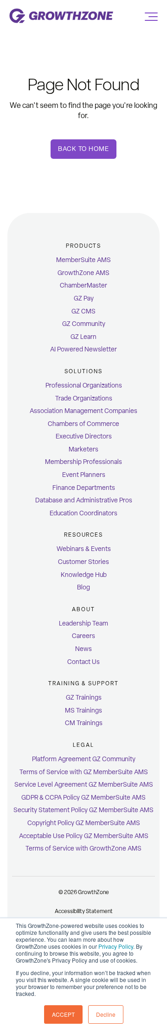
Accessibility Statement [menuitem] (84, 911)
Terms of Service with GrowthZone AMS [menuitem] (83, 848)
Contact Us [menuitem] (83, 662)
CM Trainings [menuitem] (84, 723)
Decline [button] (106, 1014)
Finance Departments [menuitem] (83, 488)
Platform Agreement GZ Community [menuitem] (83, 759)
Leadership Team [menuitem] (83, 623)
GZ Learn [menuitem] (83, 337)
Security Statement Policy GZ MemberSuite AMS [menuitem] (83, 810)
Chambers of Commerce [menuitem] (83, 424)
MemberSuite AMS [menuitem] (83, 260)
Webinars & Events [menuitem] (84, 549)
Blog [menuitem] (83, 587)
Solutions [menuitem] (83, 371)
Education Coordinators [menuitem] (83, 513)
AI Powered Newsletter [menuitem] (83, 349)
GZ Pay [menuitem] (84, 298)
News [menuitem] (83, 649)
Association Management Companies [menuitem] (83, 411)
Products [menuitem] (83, 246)
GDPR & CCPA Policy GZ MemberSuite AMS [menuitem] (83, 797)
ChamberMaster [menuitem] (83, 285)
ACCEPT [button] (63, 1014)
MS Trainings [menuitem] (83, 710)
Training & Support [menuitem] (83, 683)
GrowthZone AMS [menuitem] (83, 273)
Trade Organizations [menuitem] (83, 398)
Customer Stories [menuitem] (83, 562)
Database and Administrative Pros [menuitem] (83, 500)
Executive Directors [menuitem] (84, 436)
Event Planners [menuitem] (83, 475)
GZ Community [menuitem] (83, 324)
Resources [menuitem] (83, 535)
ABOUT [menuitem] (83, 609)
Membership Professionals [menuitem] (83, 462)
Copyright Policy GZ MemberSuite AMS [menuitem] (83, 823)
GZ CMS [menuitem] (83, 311)
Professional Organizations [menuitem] (83, 385)
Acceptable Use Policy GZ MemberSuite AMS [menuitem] (83, 836)
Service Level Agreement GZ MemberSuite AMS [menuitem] (83, 785)
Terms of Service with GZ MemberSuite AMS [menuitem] (83, 772)
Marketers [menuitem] (83, 449)
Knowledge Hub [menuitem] (84, 575)
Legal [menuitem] (83, 745)
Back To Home (83, 149)
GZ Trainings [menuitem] (84, 697)
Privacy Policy (115, 946)
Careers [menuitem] (83, 636)
